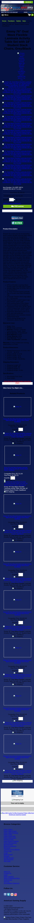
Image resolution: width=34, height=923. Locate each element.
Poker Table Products (11, 833)
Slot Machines (8, 859)
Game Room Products (11, 841)
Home (4, 21)
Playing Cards (8, 839)
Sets (24, 21)
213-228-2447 (14, 12)
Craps (6, 853)
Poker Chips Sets (9, 836)
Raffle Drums (8, 854)
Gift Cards (7, 861)
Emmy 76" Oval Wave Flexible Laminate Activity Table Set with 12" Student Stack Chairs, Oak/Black (17, 613)
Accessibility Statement (11, 883)
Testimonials (8, 880)
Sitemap (6, 881)
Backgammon (8, 844)
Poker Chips (8, 834)
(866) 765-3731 (5, 12)
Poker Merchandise (10, 843)
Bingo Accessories (10, 846)
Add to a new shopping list (12, 203)
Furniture (11, 21)
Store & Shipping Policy (12, 878)
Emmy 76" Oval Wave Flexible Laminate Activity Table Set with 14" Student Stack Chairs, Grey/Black (17, 709)
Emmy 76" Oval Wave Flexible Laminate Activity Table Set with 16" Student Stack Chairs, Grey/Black (17, 565)
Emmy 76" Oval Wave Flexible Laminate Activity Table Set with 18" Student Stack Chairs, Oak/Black (16, 469)
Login (6, 875)
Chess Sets (8, 851)
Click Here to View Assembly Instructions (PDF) (17, 382)
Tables (18, 21)
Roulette (6, 856)
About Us (7, 871)
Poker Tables (8, 829)
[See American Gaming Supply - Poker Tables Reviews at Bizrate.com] (17, 793)
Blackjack (7, 848)
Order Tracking (9, 876)
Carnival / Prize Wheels (12, 849)
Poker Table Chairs (10, 831)
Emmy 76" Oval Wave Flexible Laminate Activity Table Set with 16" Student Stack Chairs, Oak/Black (17, 517)
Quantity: (6, 199)
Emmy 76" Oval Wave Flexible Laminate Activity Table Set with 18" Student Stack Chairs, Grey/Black (17, 420)
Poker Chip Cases (10, 838)
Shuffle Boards (9, 858)
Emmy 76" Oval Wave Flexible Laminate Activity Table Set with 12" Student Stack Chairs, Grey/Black (17, 661)
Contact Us (7, 873)
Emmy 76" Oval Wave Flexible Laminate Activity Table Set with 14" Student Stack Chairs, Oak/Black (17, 757)
